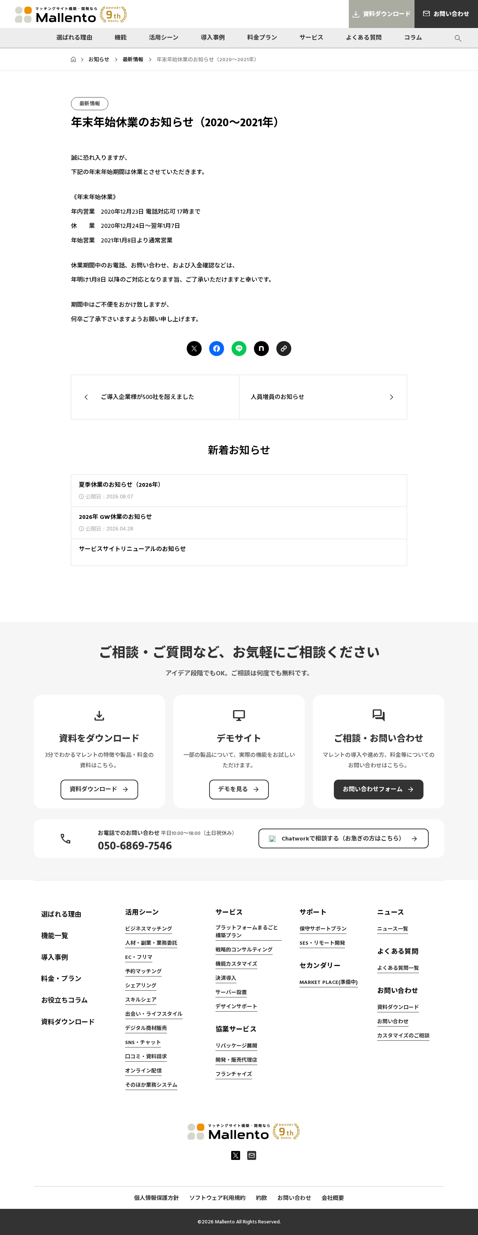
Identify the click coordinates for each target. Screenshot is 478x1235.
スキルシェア (140, 1000)
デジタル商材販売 (146, 1028)
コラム (413, 38)
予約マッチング (143, 971)
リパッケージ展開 (236, 1046)
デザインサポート (236, 1006)
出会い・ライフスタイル (154, 1014)
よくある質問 (364, 38)
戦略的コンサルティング (244, 950)
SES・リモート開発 (322, 943)
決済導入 (225, 978)
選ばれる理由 (74, 38)
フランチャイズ (233, 1074)
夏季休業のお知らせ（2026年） (121, 485)
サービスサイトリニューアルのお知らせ (132, 549)
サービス (311, 38)
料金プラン (262, 38)
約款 (261, 1198)
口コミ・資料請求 (146, 1057)
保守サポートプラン (323, 929)
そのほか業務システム (151, 1085)
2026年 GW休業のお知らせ (115, 517)
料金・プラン (61, 979)
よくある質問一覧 (398, 968)
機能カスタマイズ (236, 964)
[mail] (251, 1155)
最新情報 (89, 104)
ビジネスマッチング (148, 929)
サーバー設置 (231, 992)
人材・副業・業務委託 (151, 943)
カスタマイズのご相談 (403, 1036)
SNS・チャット (143, 1042)
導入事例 (213, 38)
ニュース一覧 (392, 929)
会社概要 (333, 1198)
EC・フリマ (138, 957)
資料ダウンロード (68, 1022)
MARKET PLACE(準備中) (328, 982)
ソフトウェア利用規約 (217, 1198)
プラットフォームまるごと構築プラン (246, 932)
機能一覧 (54, 936)
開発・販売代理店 (236, 1060)
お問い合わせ (393, 1021)
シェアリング (140, 986)
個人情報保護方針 (156, 1198)
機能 (121, 38)
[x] (235, 1155)
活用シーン (164, 38)
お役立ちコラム (64, 1000)
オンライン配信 (143, 1071)
